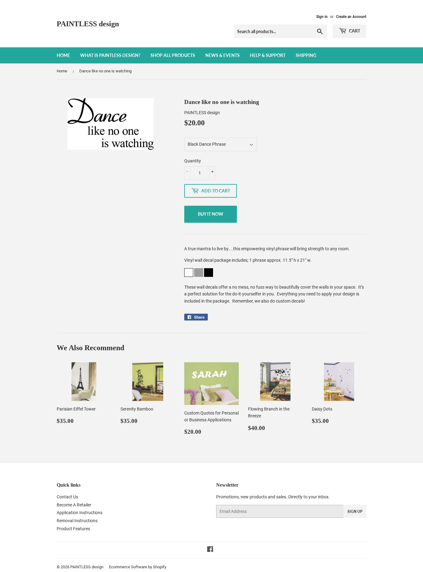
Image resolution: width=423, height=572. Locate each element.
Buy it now (210, 214)
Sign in (322, 17)
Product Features (73, 528)
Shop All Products (172, 55)
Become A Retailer (74, 504)
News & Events (222, 55)
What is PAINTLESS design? (110, 55)
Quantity (192, 160)
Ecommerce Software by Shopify (137, 567)
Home (63, 55)
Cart (354, 30)
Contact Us (67, 496)
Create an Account (351, 17)
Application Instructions (79, 512)
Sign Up (354, 511)
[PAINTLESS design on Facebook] (210, 550)
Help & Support (268, 55)
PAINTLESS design (88, 23)
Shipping (306, 55)
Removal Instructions (77, 520)
